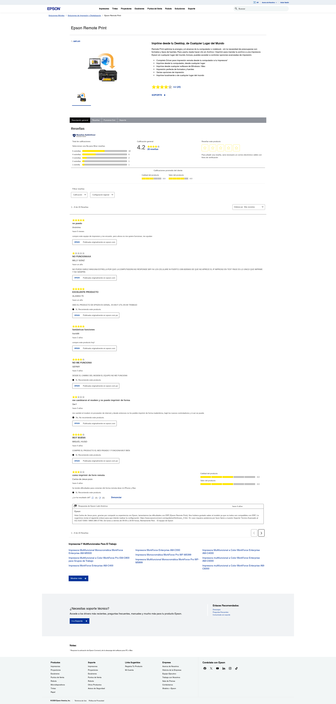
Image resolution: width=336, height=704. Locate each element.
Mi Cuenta (129, 670)
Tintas (53, 688)
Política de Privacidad (96, 701)
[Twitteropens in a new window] (211, 668)
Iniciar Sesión (284, 2)
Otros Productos (94, 685)
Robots (54, 681)
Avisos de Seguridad (96, 688)
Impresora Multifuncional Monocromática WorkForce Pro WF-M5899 (167, 561)
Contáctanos (167, 685)
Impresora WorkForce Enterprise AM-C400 (91, 565)
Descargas (216, 610)
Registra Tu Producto (133, 666)
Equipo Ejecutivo (169, 674)
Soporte (157, 95)
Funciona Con (109, 120)
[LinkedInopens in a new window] (223, 668)
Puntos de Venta (57, 677)
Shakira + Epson (169, 688)
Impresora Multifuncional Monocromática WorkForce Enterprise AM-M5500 (96, 551)
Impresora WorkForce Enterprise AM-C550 (157, 550)
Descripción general (80, 120)
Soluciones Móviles (56, 15)
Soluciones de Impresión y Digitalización (84, 15)
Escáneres (55, 674)
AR (258, 2)
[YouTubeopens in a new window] (217, 668)
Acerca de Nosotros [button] (268, 2)
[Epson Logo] (54, 8)
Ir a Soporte (77, 621)
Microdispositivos (58, 685)
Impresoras (55, 666)
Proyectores (56, 670)
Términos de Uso (81, 701)
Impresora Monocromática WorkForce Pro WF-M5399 (163, 554)
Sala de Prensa (168, 681)
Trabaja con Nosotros (171, 677)
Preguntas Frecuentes (220, 612)
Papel (53, 692)
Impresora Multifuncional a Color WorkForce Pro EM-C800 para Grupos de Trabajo (99, 559)
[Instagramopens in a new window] (230, 668)
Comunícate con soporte (221, 615)
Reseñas (96, 120)
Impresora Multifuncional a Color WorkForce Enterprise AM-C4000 (231, 551)
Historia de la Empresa (171, 670)
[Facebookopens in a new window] (205, 668)
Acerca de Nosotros (170, 666)
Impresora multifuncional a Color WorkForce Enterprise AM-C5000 (231, 559)
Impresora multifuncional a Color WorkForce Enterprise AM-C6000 (233, 567)
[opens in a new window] (236, 668)
